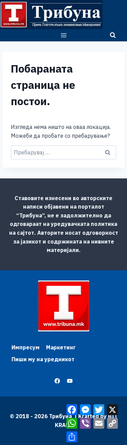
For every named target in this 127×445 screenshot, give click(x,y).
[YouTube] (69, 380)
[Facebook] (57, 380)
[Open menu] (63, 35)
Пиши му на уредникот (43, 359)
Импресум (26, 347)
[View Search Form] (113, 35)
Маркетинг (61, 347)
